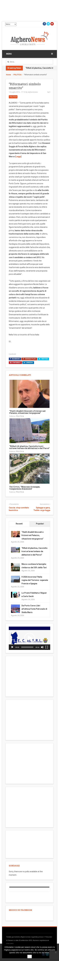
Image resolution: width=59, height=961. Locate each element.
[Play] (12, 647)
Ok (29, 956)
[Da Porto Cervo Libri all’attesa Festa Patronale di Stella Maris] (15, 609)
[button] (29, 638)
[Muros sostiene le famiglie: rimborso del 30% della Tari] (15, 567)
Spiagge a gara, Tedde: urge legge (41, 509)
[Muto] (42, 647)
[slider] (27, 647)
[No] (55, 952)
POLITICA (17, 75)
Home (8, 75)
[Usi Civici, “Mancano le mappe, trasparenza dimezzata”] (29, 468)
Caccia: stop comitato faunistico (19, 509)
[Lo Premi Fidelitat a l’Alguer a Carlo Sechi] (15, 594)
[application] (29, 638)
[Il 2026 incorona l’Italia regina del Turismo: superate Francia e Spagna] (15, 579)
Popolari (40, 524)
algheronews (33, 92)
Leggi (18, 156)
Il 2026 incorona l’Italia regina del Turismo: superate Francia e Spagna (35, 580)
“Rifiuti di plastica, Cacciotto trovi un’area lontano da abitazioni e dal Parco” (29, 447)
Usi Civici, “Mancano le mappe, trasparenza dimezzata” (24, 487)
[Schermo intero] (46, 647)
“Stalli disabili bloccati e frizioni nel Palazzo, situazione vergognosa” (27, 412)
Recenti (19, 524)
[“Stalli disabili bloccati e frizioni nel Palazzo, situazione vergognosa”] (29, 394)
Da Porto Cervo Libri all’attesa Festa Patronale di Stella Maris (34, 609)
